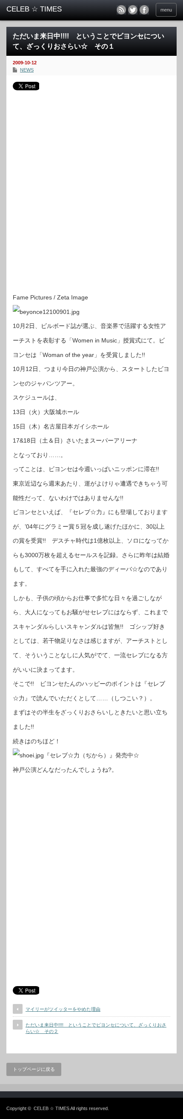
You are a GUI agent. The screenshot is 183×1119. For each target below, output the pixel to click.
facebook (144, 9)
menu (166, 9)
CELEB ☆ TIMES (51, 1108)
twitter (132, 9)
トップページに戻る (34, 1069)
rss (121, 9)
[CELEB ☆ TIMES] (43, 9)
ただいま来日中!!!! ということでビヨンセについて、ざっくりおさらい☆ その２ (96, 1028)
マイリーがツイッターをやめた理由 (63, 1009)
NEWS (27, 69)
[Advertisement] (91, 188)
